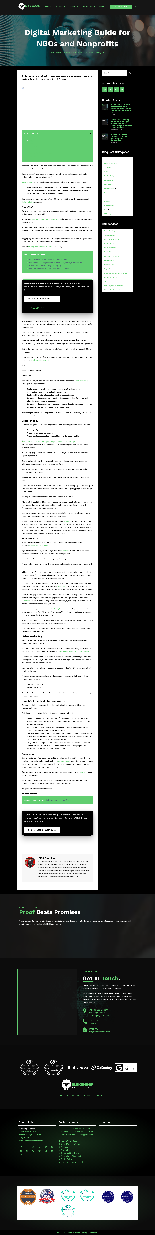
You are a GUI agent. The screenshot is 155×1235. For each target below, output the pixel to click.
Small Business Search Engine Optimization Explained (49, 269)
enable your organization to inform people (45, 219)
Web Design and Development (113, 286)
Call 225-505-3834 (39, 308)
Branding (107, 159)
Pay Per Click (108, 252)
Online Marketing (95, 53)
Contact (102, 6)
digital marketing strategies (40, 360)
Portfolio (72, 6)
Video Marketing (35, 150)
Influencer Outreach (110, 248)
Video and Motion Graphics (112, 290)
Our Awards (108, 197)
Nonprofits (84, 53)
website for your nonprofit (38, 546)
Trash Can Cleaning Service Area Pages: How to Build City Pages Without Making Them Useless (121, 123)
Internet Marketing (109, 264)
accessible (62, 587)
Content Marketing (110, 235)
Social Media (33, 144)
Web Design (108, 214)
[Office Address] (85, 1010)
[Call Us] (85, 1021)
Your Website (34, 147)
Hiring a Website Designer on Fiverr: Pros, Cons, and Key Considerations (56, 263)
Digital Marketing (109, 163)
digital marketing (28, 202)
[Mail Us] (85, 1029)
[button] (135, 7)
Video (106, 171)
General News (108, 184)
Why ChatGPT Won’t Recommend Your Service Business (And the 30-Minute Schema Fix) (121, 108)
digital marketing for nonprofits (57, 800)
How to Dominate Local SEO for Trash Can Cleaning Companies (120, 137)
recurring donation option (53, 609)
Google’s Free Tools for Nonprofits (41, 153)
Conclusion (33, 156)
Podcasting (107, 201)
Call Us (93, 1020)
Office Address (98, 1009)
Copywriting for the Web (111, 239)
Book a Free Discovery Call (42, 299)
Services (59, 6)
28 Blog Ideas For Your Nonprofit (40, 247)
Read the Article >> (116, 115)
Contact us (65, 551)
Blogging (32, 141)
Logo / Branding (109, 269)
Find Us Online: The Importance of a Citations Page (48, 260)
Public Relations (109, 205)
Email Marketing (109, 176)
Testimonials (87, 6)
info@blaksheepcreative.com (30, 1141)
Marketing (107, 193)
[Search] (130, 73)
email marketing (82, 381)
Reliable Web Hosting (111, 277)
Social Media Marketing (111, 256)
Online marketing (28, 182)
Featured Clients (109, 180)
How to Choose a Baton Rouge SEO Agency (45, 266)
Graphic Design (109, 188)
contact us (82, 772)
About (47, 6)
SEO (103, 53)
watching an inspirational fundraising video (73, 652)
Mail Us (93, 1028)
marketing (67, 521)
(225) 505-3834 (24, 1138)
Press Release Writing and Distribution (116, 273)
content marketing (64, 761)
